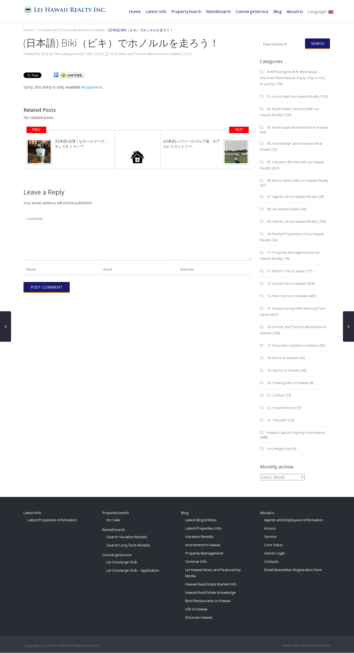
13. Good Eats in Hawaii (286, 283)
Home (135, 11)
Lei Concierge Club (121, 561)
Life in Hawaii (196, 609)
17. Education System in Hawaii (292, 345)
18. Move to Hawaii (282, 357)
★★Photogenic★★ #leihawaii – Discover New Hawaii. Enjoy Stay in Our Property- (292, 77)
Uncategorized (279, 448)
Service (270, 536)
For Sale (113, 519)
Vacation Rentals (199, 536)
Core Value (273, 544)
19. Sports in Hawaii (283, 370)
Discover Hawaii (198, 617)
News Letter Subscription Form (306, 645)
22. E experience (280, 407)
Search (317, 43)
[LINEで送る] (72, 74)
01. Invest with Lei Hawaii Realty (293, 96)
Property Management (204, 553)
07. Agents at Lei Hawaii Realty (292, 196)
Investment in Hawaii (202, 544)
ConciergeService (252, 11)
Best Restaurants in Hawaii (207, 600)
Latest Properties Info (203, 528)
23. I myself (276, 420)
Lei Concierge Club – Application (132, 570)
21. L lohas (275, 395)
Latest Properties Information (52, 519)
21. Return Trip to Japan (286, 270)
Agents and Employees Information (293, 519)
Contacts (271, 561)
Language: (318, 11)
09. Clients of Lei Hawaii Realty (292, 221)
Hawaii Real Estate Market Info (210, 584)
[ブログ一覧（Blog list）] (137, 149)
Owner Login (274, 553)
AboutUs (295, 11)
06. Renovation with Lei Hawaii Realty (298, 180)
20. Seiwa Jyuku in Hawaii (288, 382)
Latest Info (155, 11)
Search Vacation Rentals (126, 536)
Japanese (94, 87)
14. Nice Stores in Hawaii (287, 295)
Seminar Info (196, 561)
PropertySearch (186, 11)
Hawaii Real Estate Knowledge (210, 592)
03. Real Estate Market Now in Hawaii (297, 127)
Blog (277, 11)
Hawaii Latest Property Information (296, 432)
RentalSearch (218, 11)
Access (270, 528)
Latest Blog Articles (201, 519)
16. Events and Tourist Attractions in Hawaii (70, 30)
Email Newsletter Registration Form (293, 569)
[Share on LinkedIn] (56, 74)
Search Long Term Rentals (128, 545)
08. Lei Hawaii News (283, 208)
